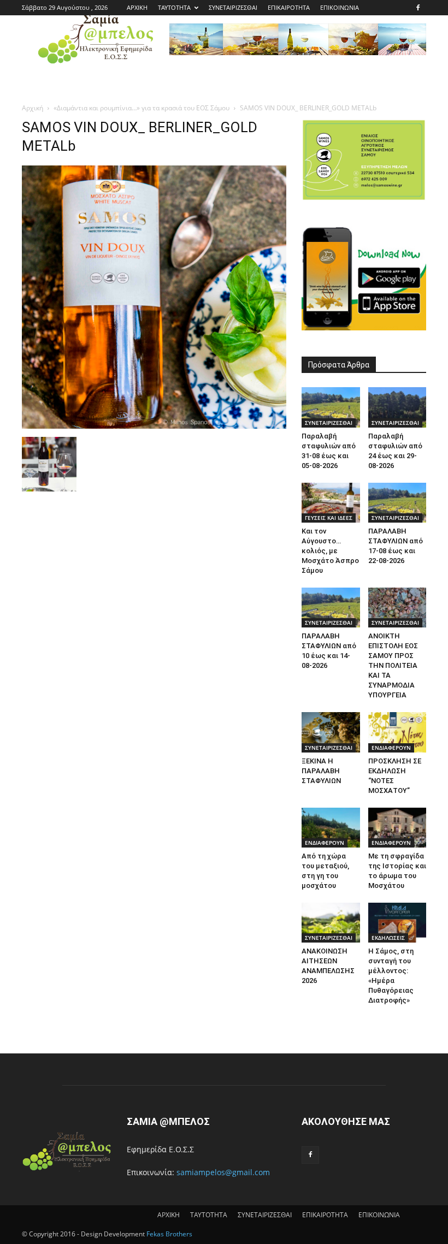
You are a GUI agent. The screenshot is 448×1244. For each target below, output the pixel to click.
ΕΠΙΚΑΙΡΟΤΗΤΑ (289, 7)
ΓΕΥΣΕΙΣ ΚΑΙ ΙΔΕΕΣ (328, 518)
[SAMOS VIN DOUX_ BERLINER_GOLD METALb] (154, 425)
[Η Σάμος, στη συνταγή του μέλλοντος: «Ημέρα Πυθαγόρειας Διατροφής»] (397, 923)
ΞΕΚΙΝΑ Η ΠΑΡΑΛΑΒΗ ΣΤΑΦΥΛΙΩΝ (321, 771)
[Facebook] (418, 7)
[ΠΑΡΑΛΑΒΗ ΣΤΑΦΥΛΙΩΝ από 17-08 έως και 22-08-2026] (397, 503)
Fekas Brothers (168, 1234)
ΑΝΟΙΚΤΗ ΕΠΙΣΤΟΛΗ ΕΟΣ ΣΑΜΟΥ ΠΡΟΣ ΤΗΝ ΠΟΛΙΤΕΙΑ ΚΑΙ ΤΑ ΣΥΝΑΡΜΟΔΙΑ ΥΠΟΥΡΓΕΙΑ (393, 665)
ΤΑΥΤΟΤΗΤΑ (174, 7)
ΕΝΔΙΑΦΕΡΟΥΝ (391, 747)
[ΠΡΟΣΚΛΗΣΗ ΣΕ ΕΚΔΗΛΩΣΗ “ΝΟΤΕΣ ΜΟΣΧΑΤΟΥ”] (397, 732)
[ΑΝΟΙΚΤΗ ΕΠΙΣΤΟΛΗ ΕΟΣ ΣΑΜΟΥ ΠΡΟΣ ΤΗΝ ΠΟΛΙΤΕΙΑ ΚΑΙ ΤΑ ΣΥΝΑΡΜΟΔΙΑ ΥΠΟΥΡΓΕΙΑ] (397, 607)
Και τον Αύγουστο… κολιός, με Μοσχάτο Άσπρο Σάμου (330, 550)
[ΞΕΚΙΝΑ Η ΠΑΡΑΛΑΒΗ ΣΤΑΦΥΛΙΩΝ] (331, 732)
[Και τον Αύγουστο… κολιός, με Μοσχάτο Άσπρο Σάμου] (331, 503)
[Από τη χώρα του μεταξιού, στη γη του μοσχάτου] (331, 828)
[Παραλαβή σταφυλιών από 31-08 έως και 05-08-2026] (331, 407)
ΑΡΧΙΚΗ (137, 7)
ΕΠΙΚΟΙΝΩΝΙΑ (339, 7)
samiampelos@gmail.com (223, 1172)
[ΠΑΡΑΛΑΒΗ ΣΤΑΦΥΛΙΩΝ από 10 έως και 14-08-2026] (331, 607)
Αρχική (32, 107)
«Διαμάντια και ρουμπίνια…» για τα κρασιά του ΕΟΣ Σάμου (141, 107)
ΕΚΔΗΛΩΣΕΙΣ (388, 937)
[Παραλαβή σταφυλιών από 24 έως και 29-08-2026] (397, 407)
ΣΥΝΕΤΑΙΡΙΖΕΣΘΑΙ (233, 7)
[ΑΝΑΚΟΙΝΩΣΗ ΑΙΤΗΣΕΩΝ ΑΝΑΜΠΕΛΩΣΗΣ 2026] (331, 923)
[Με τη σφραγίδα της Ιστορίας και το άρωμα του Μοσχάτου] (397, 828)
